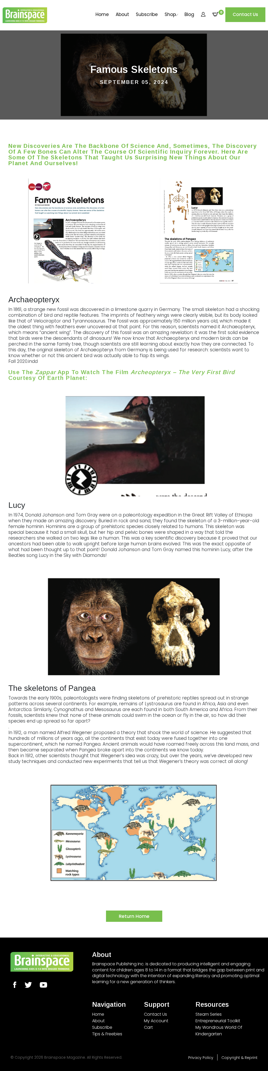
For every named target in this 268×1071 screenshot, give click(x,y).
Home (102, 14)
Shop (170, 14)
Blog (189, 14)
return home (134, 916)
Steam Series (209, 1014)
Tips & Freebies (107, 1034)
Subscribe (147, 14)
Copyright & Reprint (239, 1057)
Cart (148, 1027)
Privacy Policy (200, 1057)
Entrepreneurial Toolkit (218, 1021)
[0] (215, 14)
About (122, 14)
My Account (156, 1021)
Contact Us (245, 14)
